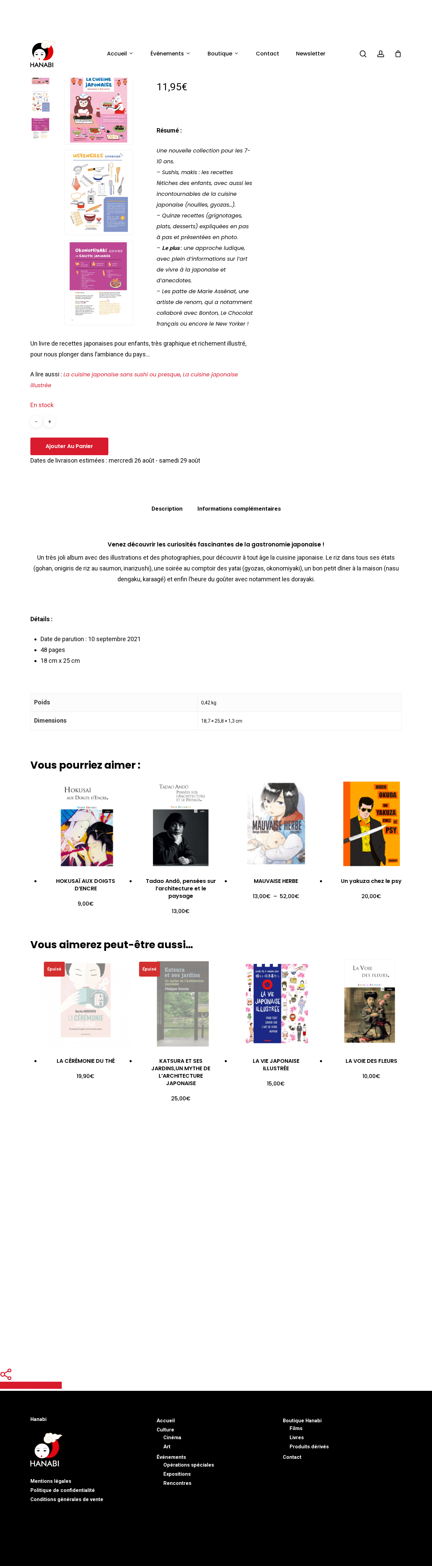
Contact (292, 1457)
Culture (165, 1430)
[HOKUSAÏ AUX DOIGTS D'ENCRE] (85, 824)
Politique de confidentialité (62, 1490)
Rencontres (177, 1483)
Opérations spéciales (188, 1465)
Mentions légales (50, 1481)
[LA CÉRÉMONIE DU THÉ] (85, 1003)
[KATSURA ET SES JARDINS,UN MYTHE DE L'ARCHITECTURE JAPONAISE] (181, 1003)
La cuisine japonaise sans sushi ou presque (121, 374)
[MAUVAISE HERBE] (276, 824)
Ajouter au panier (69, 446)
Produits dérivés (309, 1447)
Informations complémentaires (239, 508)
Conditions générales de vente (66, 1499)
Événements (171, 1457)
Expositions (177, 1474)
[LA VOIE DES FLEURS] (371, 1003)
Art (166, 1447)
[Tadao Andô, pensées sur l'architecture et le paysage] (181, 824)
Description (167, 508)
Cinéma (172, 1437)
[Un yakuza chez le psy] (371, 824)
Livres (297, 1437)
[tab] (167, 508)
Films (296, 1428)
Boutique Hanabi (302, 1421)
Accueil (166, 1421)
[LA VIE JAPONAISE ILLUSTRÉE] (276, 1003)
